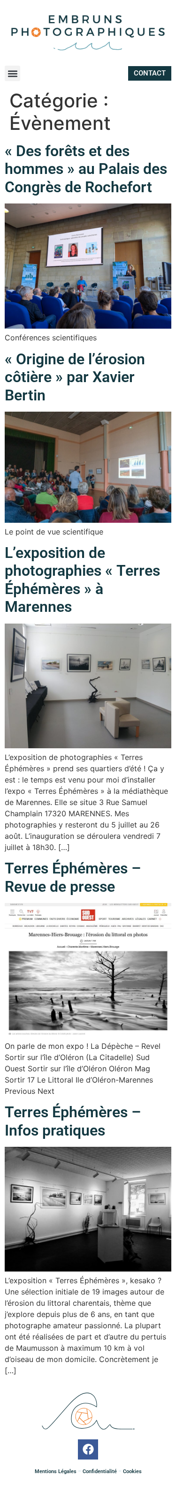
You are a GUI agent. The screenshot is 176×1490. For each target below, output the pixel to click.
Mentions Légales (56, 1471)
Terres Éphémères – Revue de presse (73, 877)
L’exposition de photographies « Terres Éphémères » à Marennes (82, 580)
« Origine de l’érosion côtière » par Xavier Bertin (75, 377)
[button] (12, 73)
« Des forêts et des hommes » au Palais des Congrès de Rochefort (86, 169)
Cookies (132, 1471)
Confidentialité (100, 1471)
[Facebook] (88, 1449)
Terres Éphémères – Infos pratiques (73, 1121)
